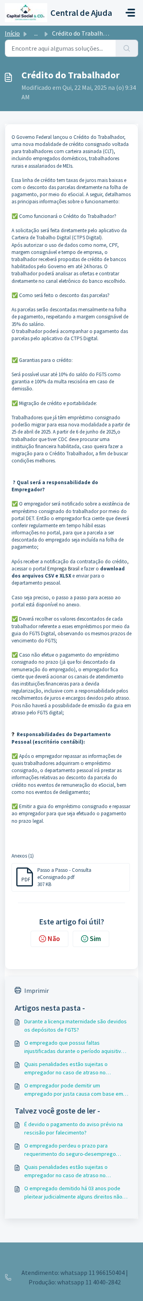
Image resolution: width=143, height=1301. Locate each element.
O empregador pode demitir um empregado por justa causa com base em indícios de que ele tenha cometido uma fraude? (73, 1090)
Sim (95, 938)
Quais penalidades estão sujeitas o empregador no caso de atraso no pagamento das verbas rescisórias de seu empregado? (74, 1068)
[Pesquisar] (127, 48)
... (36, 33)
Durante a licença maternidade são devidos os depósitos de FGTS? (75, 1025)
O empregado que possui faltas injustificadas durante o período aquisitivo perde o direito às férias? (74, 1047)
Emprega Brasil (63, 568)
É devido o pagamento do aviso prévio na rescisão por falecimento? (73, 1128)
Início (12, 33)
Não (54, 938)
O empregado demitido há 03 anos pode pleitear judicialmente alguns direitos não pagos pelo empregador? (73, 1193)
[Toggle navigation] (130, 13)
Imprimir (36, 990)
